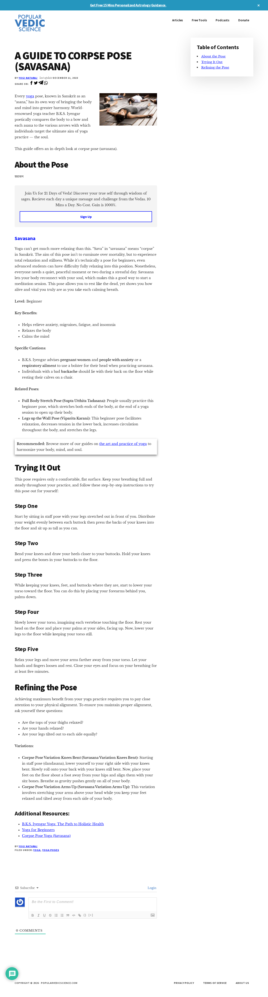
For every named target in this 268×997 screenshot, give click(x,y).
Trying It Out (212, 62)
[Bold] (33, 915)
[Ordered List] (56, 915)
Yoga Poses (50, 850)
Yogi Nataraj (28, 77)
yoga (30, 96)
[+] (91, 915)
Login (151, 888)
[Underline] (44, 915)
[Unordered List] (62, 915)
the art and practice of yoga (123, 444)
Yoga (37, 850)
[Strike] (50, 915)
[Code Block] (74, 915)
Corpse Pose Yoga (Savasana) (46, 836)
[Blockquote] (68, 915)
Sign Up (86, 217)
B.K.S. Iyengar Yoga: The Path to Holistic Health (63, 824)
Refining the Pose (215, 67)
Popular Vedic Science (46, 23)
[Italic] (38, 915)
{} (85, 915)
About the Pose (213, 56)
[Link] (79, 915)
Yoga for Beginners (38, 830)
